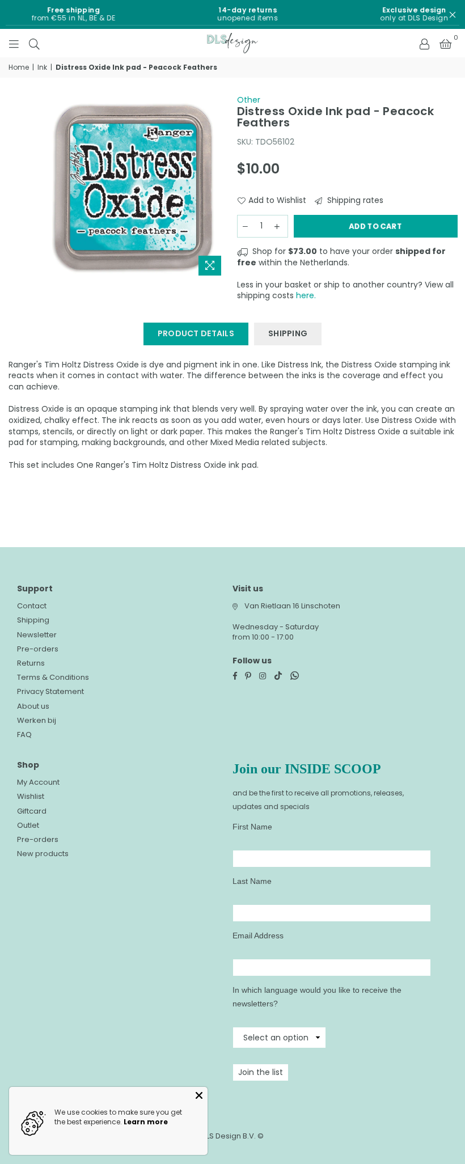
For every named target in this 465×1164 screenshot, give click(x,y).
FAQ (24, 734)
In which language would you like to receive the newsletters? (316, 996)
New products (43, 853)
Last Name (252, 881)
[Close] (199, 1095)
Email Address (258, 935)
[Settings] (424, 43)
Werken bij (36, 720)
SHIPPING (287, 333)
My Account (38, 782)
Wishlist (30, 796)
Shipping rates (354, 200)
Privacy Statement (50, 691)
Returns (31, 663)
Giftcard (31, 811)
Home (19, 67)
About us (33, 706)
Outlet (28, 825)
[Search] (34, 43)
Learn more (146, 1122)
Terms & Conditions (53, 677)
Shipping (33, 620)
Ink (42, 67)
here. (306, 295)
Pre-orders (37, 649)
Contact (31, 605)
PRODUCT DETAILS (196, 333)
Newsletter (37, 634)
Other (248, 99)
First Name (252, 826)
